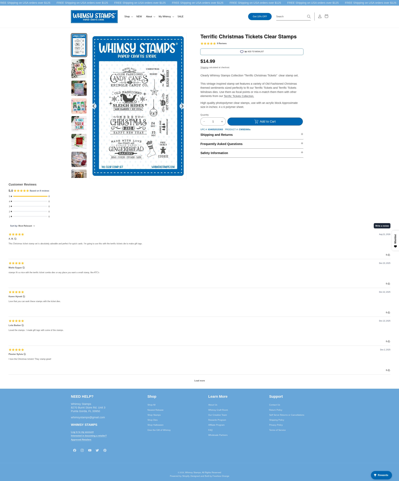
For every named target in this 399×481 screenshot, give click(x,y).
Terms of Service (277, 430)
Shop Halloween (155, 425)
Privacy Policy (276, 425)
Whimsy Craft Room (218, 409)
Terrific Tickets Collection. (239, 96)
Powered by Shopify (180, 476)
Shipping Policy (276, 420)
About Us (212, 405)
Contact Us (274, 405)
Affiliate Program (216, 425)
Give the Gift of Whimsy (159, 430)
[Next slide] (182, 106)
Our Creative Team (217, 415)
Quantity (204, 115)
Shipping (204, 67)
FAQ (210, 430)
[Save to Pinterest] (182, 37)
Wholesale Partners (218, 435)
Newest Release (155, 409)
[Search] (309, 16)
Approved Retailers (81, 439)
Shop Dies (152, 420)
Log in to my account (82, 431)
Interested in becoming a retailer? (89, 435)
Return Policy (275, 409)
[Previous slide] (93, 106)
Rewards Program (217, 420)
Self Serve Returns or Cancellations (286, 415)
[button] (128, 16)
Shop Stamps (154, 415)
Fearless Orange (221, 476)
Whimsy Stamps (193, 472)
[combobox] (293, 16)
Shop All (151, 405)
